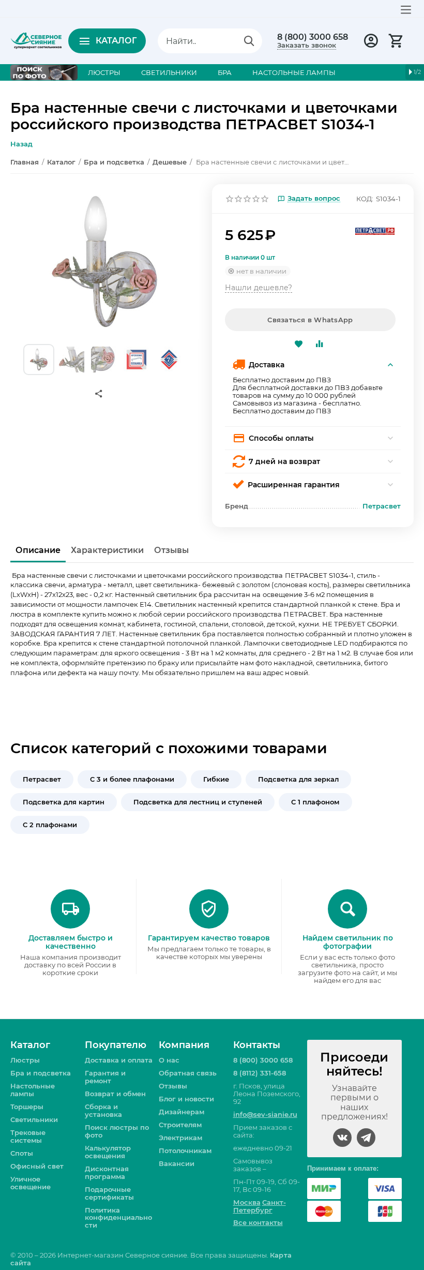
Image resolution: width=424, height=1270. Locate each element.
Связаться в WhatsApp (310, 320)
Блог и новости (186, 1099)
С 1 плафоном (315, 802)
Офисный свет (37, 1166)
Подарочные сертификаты (109, 1193)
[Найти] (249, 41)
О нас (169, 1060)
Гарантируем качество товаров (209, 938)
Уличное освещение (30, 1183)
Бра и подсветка (40, 1073)
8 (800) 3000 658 (312, 37)
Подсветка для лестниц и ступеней (197, 802)
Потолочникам (185, 1150)
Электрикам (180, 1137)
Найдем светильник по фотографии (347, 942)
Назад (21, 144)
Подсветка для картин (63, 802)
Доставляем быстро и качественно (70, 942)
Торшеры (26, 1106)
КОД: (364, 199)
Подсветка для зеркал (298, 779)
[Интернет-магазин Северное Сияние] (36, 40)
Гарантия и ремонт (105, 1077)
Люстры (25, 1060)
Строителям (180, 1124)
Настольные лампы (32, 1090)
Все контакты (258, 1222)
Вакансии (176, 1163)
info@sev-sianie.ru (265, 1114)
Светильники (34, 1119)
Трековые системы (28, 1136)
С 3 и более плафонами (132, 779)
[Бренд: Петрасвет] (375, 230)
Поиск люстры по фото (117, 1131)
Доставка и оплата (119, 1060)
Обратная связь (188, 1073)
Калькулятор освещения (108, 1152)
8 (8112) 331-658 (259, 1073)
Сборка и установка (103, 1110)
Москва (247, 1202)
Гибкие (216, 779)
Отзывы (173, 1086)
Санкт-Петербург (259, 1206)
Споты (21, 1153)
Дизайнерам (181, 1112)
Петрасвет (42, 779)
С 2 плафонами (50, 824)
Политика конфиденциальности (118, 1218)
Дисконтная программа (107, 1172)
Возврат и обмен (115, 1093)
